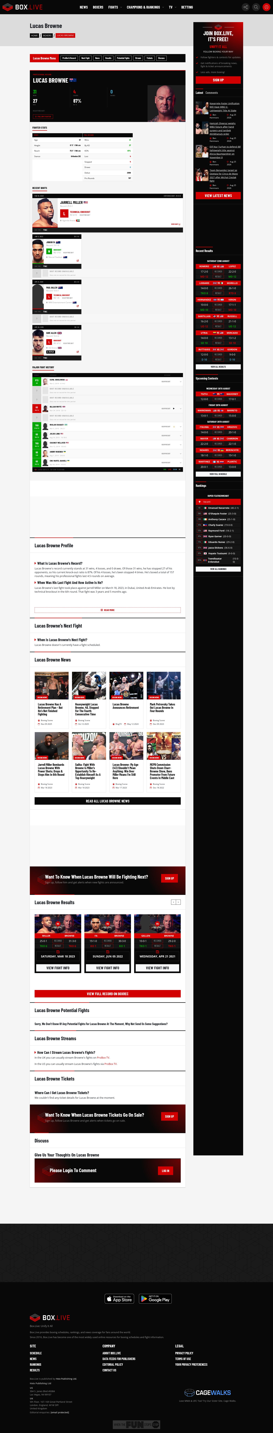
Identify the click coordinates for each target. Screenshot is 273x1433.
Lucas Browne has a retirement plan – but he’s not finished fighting (50, 709)
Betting (187, 7)
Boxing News (42, 697)
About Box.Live (112, 1353)
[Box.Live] (22, 7)
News (84, 7)
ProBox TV (103, 1057)
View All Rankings (218, 569)
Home (34, 35)
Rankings (35, 1364)
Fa (96, 935)
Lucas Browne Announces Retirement (126, 705)
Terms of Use (183, 1359)
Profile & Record (69, 58)
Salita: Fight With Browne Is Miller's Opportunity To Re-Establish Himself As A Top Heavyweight (88, 771)
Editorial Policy (113, 1364)
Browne (69, 935)
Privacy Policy (184, 1353)
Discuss (161, 58)
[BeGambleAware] (136, 1424)
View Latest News (218, 195)
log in (165, 1171)
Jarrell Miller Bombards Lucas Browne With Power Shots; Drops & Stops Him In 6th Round (51, 769)
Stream (138, 58)
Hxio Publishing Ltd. (66, 1378)
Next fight (86, 58)
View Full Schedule (218, 474)
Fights (113, 7)
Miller (46, 935)
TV (171, 7)
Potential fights (123, 58)
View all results (218, 366)
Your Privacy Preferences (191, 1364)
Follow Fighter (44, 116)
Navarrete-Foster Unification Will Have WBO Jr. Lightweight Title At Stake (225, 107)
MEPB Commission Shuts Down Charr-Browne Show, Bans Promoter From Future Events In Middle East (162, 771)
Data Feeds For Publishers (119, 1359)
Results (108, 58)
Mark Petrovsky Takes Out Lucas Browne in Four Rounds (162, 707)
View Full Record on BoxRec (107, 993)
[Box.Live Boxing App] (119, 1299)
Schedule (36, 1353)
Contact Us (109, 1370)
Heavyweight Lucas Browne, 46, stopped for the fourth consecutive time (87, 709)
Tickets (150, 58)
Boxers (98, 7)
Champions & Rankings (143, 7)
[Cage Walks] (207, 1393)
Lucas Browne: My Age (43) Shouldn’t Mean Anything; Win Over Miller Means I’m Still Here (125, 771)
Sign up (169, 878)
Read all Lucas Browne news (108, 801)
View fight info (57, 967)
